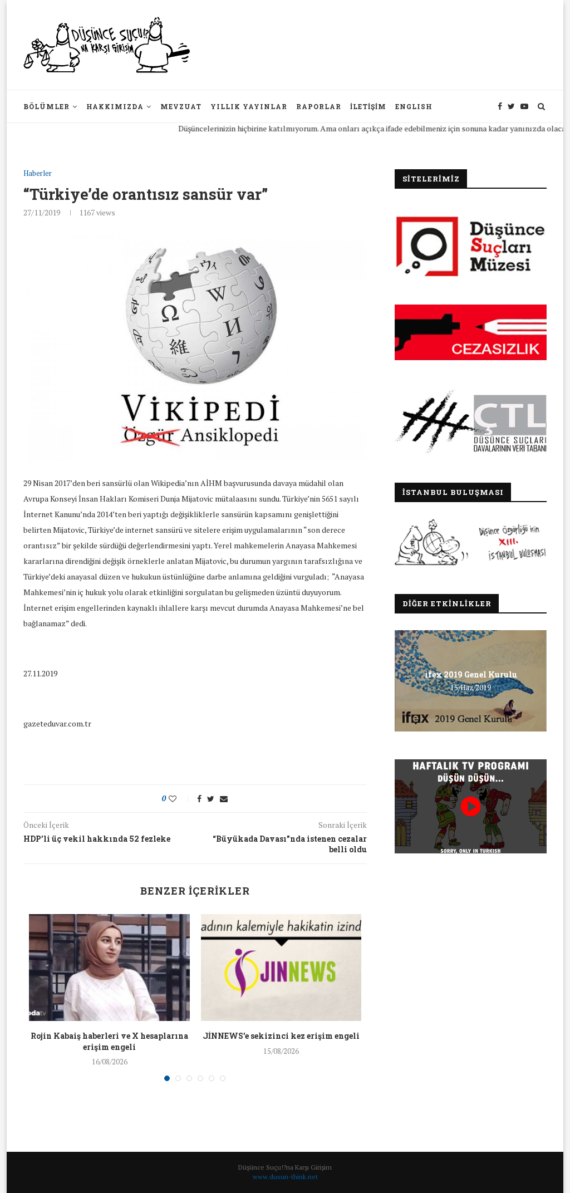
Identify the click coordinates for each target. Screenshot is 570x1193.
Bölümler (46, 106)
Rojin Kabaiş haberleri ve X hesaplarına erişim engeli (109, 1041)
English (414, 106)
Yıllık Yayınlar (248, 106)
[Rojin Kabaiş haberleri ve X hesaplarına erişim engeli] (109, 967)
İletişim (368, 106)
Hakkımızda (115, 106)
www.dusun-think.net (285, 1176)
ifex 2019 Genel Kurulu (471, 674)
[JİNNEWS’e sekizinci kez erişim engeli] (281, 967)
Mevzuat (181, 106)
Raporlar (318, 106)
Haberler (37, 173)
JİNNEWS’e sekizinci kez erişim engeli (281, 1035)
